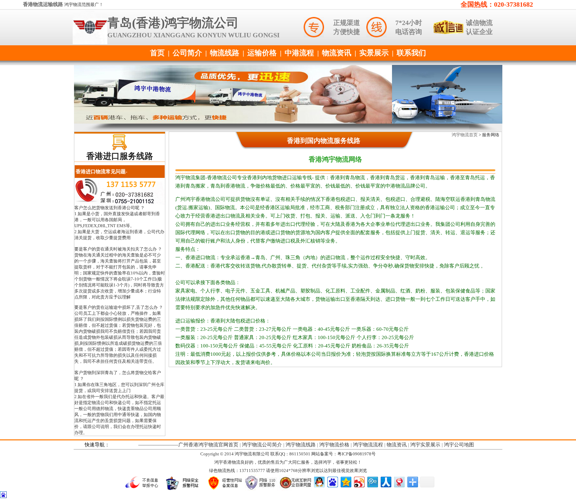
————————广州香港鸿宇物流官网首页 (188, 444)
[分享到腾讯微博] (372, 481)
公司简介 (187, 53)
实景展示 (374, 53)
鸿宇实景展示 (425, 444)
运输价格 (262, 53)
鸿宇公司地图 (459, 444)
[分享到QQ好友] (319, 481)
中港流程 (299, 53)
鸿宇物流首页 (465, 134)
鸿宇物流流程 (368, 444)
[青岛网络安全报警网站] (184, 489)
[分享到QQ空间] (345, 481)
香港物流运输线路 (43, 4)
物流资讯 (336, 53)
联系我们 (411, 53)
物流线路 (224, 53)
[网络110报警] (261, 489)
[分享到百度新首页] (332, 481)
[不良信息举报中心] (143, 489)
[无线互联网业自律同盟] (295, 489)
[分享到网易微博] (399, 481)
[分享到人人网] (385, 481)
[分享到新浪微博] (359, 481)
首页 (157, 53)
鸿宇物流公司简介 (262, 444)
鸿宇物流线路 (301, 444)
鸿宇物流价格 (334, 444)
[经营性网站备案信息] (224, 489)
